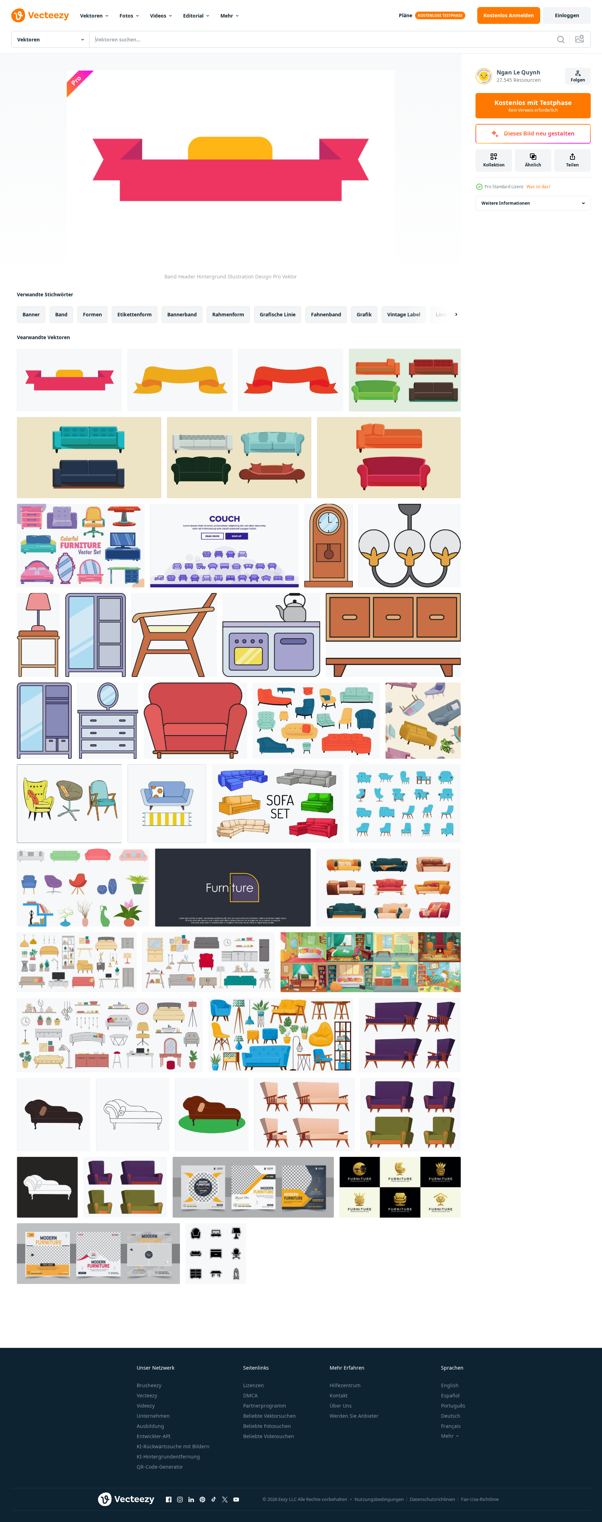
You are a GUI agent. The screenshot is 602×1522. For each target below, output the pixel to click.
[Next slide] (450, 314)
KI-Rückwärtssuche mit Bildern (173, 1446)
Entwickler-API (153, 1436)
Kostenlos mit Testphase (533, 105)
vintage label (403, 314)
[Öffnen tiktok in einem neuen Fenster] (213, 1499)
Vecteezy (147, 1395)
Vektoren (91, 15)
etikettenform (134, 314)
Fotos (126, 15)
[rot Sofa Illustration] (195, 721)
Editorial (193, 15)
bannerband (182, 314)
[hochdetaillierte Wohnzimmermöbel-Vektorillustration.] (83, 888)
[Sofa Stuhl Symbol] (53, 1114)
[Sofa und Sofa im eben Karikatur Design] (167, 803)
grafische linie (278, 314)
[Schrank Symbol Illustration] (95, 635)
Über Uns (341, 1405)
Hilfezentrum (345, 1385)
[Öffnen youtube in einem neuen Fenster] (236, 1499)
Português (453, 1405)
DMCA (250, 1395)
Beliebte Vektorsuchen (269, 1415)
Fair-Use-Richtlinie (480, 1499)
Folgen (578, 80)
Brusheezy (149, 1385)
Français (451, 1426)
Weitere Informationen (505, 203)
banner (31, 314)
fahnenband (326, 314)
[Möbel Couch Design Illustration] (405, 380)
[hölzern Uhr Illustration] (328, 545)
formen (92, 314)
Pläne (405, 15)
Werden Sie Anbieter (354, 1415)
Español (450, 1395)
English (450, 1385)
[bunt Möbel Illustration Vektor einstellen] (80, 545)
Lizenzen (253, 1385)
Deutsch (450, 1415)
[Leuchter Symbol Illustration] (409, 545)
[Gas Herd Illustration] (271, 635)
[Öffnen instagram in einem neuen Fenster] (180, 1499)
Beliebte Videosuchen (268, 1436)
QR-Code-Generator (160, 1466)
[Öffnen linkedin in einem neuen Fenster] (191, 1499)
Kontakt (339, 1395)
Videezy (146, 1405)
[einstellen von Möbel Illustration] (393, 635)
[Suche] (561, 39)
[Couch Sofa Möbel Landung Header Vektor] (224, 545)
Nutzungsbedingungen (379, 1499)
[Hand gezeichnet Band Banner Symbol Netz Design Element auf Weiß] (290, 380)
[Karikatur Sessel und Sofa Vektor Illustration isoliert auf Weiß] (410, 1035)
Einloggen (567, 15)
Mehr (226, 15)
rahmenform (228, 314)
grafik (364, 314)
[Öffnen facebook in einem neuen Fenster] (168, 1499)
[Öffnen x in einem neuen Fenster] (225, 1499)
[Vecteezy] (40, 15)
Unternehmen (153, 1415)
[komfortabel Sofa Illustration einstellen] (405, 803)
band (61, 314)
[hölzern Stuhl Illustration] (174, 635)
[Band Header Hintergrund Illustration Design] (69, 380)
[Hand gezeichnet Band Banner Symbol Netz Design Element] (180, 380)
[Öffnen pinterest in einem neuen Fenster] (202, 1499)
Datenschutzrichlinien (432, 1499)
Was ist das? (538, 187)
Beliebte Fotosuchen (267, 1426)
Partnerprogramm (264, 1405)
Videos (158, 15)
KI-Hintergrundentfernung (168, 1456)
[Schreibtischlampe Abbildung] (38, 635)
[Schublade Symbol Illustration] (107, 721)
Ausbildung (150, 1426)
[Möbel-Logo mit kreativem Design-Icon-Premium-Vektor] (233, 888)
